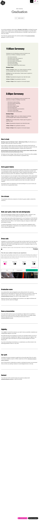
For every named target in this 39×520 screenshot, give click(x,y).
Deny (7, 270)
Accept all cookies (32, 270)
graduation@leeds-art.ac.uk (7, 296)
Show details (33, 267)
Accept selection (19, 270)
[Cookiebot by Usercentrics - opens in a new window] (33, 249)
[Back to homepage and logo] (2, 2)
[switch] (14, 264)
